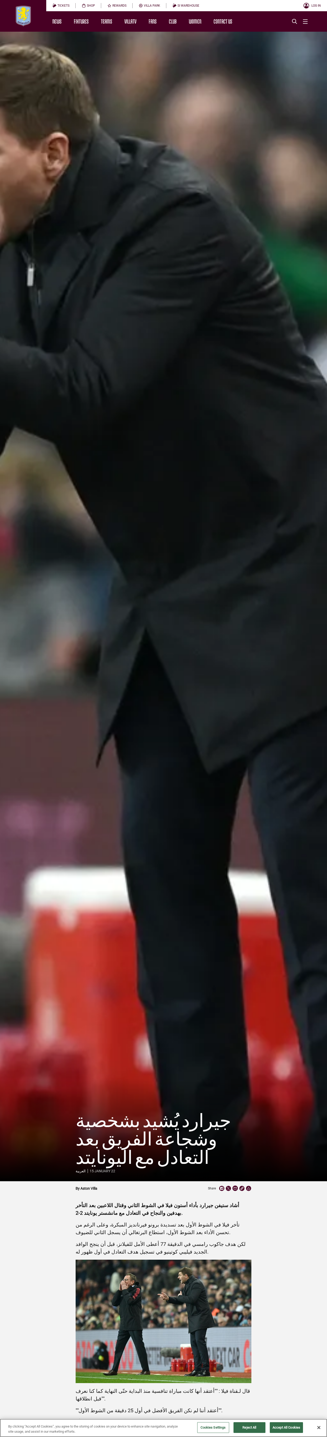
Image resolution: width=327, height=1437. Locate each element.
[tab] (61, 5)
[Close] (318, 1427)
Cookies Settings (213, 1427)
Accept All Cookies (286, 1427)
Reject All (249, 1427)
